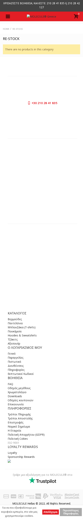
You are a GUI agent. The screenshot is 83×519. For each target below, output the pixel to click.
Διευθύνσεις (16, 365)
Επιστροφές (16, 422)
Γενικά (11, 353)
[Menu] (8, 16)
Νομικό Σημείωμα (19, 426)
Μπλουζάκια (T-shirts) (22, 327)
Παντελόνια (15, 323)
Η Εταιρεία (14, 430)
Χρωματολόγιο (17, 392)
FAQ (10, 384)
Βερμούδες (15, 319)
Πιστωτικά (14, 361)
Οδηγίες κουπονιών (20, 400)
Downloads (15, 396)
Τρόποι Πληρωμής (19, 414)
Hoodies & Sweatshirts (22, 335)
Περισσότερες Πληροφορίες (71, 512)
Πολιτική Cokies (18, 438)
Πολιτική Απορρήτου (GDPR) (26, 434)
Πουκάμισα (14, 331)
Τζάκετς (13, 339)
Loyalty (12, 453)
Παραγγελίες (16, 357)
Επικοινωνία (16, 404)
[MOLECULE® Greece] (41, 16)
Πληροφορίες (16, 370)
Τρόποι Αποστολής (20, 418)
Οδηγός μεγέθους (19, 388)
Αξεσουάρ (14, 343)
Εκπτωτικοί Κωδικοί (21, 374)
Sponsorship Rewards (21, 457)
